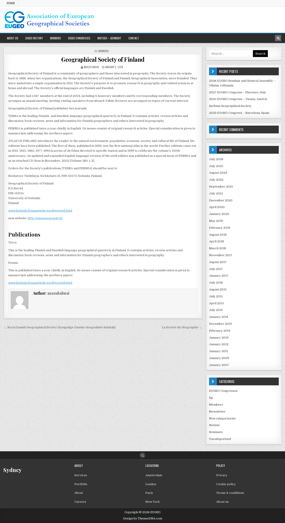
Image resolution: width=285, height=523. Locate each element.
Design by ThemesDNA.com (142, 518)
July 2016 (216, 282)
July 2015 (216, 296)
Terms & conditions (230, 492)
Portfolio (80, 484)
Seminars (216, 432)
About (78, 492)
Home (11, 3)
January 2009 (219, 358)
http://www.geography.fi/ (45, 218)
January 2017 (218, 275)
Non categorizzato (222, 418)
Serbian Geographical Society (230, 106)
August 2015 (218, 289)
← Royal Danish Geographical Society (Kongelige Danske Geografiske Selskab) (60, 327)
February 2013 (219, 330)
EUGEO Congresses (79, 38)
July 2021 (216, 193)
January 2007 (219, 365)
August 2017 (218, 262)
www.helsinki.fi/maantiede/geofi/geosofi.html (40, 210)
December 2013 (220, 323)
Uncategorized (220, 439)
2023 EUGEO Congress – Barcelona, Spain (239, 112)
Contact (133, 38)
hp (211, 397)
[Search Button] (142, 455)
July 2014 (216, 310)
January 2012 (218, 344)
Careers (80, 501)
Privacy (221, 475)
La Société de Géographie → (182, 327)
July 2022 (216, 179)
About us (222, 501)
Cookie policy (226, 484)
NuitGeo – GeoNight (109, 38)
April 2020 (217, 207)
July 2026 (216, 159)
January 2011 (218, 351)
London (150, 484)
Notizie (214, 425)
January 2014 (218, 317)
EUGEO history (34, 38)
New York (152, 501)
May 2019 (216, 221)
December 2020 (220, 200)
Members (55, 38)
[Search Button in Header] (278, 38)
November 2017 (220, 255)
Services (80, 475)
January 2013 (218, 337)
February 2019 (219, 227)
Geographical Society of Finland (103, 59)
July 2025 (216, 166)
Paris (149, 492)
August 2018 (218, 234)
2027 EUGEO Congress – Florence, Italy (237, 92)
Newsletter (217, 411)
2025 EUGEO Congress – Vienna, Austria (238, 99)
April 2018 (216, 241)
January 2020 (219, 214)
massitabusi (91, 67)
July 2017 (216, 269)
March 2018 (217, 248)
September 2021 (221, 186)
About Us (12, 38)
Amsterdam (153, 475)
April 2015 (216, 303)
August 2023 (218, 172)
